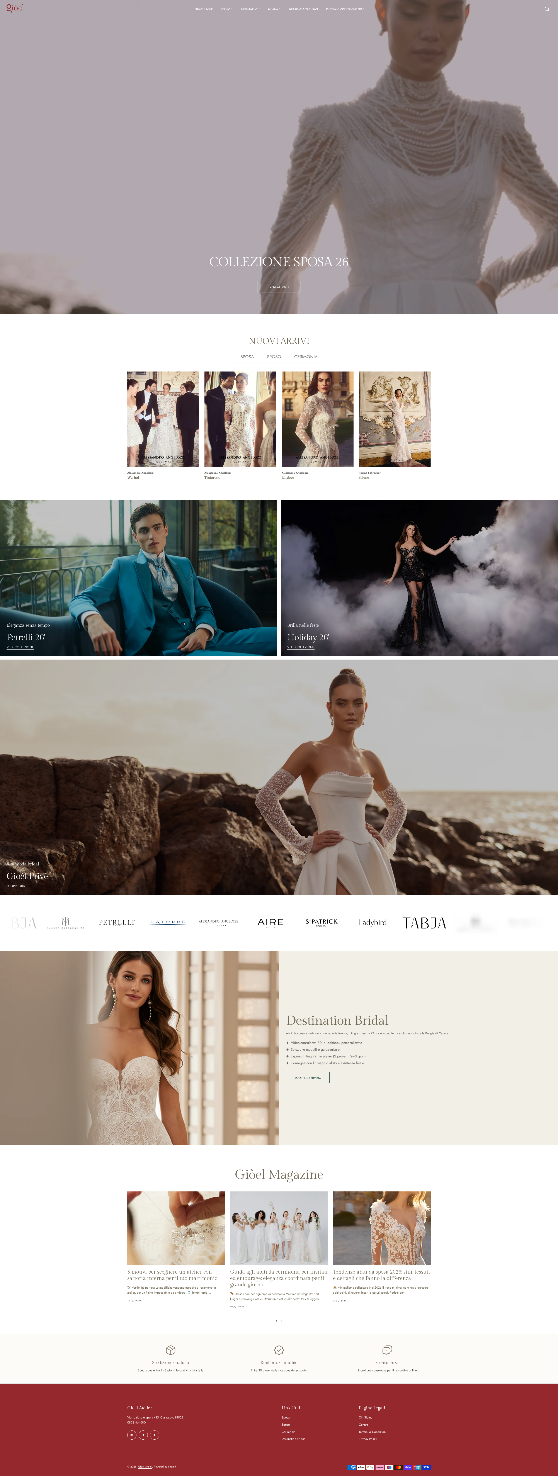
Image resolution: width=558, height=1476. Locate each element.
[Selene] (395, 419)
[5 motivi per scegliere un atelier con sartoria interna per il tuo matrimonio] (176, 1228)
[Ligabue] (318, 419)
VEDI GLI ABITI (279, 287)
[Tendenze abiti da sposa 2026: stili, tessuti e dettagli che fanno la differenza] (382, 1228)
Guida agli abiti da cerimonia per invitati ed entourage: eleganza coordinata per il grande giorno (279, 1278)
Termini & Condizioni (372, 1432)
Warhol (133, 478)
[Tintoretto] (240, 419)
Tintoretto (212, 478)
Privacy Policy (368, 1439)
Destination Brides (293, 1439)
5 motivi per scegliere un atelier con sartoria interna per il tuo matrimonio (172, 1275)
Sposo (286, 1424)
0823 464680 (136, 1422)
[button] (276, 1320)
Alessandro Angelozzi (140, 473)
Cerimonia (288, 1432)
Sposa (286, 1417)
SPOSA (225, 9)
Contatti (364, 1424)
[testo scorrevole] (25, 923)
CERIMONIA (249, 9)
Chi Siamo (366, 1417)
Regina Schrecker (370, 473)
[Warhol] (163, 419)
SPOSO (273, 9)
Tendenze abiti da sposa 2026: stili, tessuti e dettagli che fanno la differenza (381, 1275)
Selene (364, 478)
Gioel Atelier (145, 1467)
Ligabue (288, 478)
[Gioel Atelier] (15, 8)
